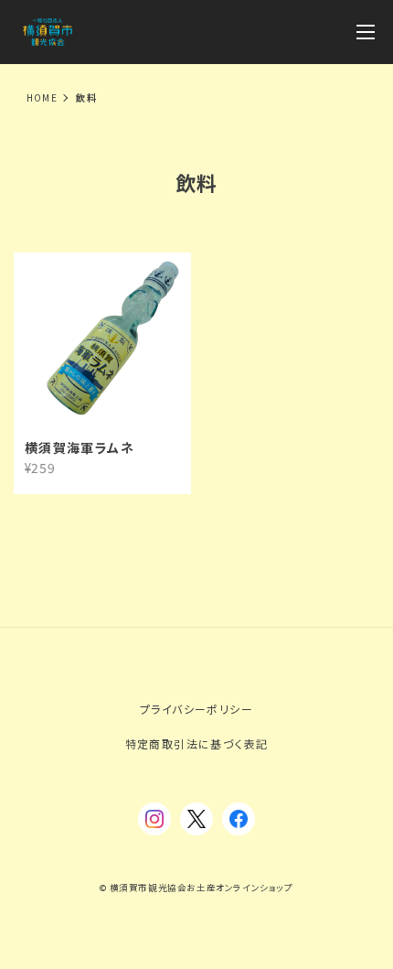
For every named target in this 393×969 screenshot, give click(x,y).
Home (42, 97)
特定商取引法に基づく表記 (197, 743)
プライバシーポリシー (196, 708)
